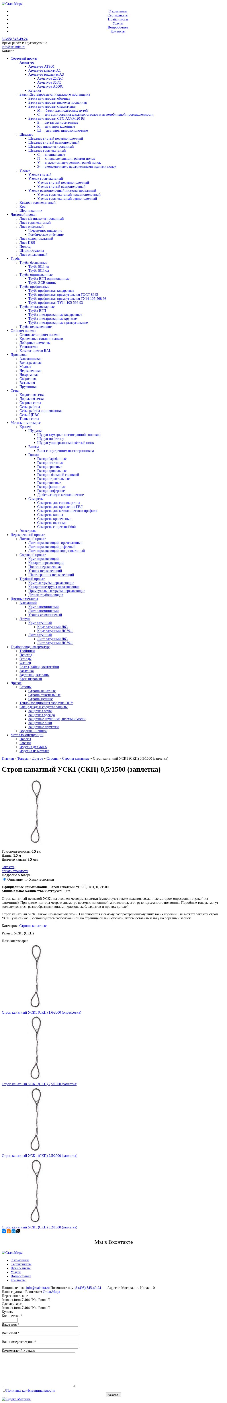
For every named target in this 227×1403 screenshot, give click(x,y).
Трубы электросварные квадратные (55, 314)
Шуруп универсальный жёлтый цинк (65, 443)
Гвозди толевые (49, 483)
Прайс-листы (118, 19)
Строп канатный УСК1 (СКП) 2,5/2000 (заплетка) (39, 1155)
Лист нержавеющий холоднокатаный (56, 551)
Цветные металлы (24, 599)
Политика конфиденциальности (30, 1390)
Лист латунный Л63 (52, 639)
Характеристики (41, 879)
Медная (25, 366)
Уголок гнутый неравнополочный (63, 182)
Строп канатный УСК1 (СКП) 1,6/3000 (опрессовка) (41, 1012)
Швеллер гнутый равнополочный (54, 142)
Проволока (19, 354)
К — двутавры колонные (56, 126)
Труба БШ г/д (38, 266)
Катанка (34, 90)
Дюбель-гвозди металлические (60, 495)
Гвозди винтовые (50, 463)
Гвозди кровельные (52, 471)
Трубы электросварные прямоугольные (58, 322)
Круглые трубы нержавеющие (51, 583)
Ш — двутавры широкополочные (62, 130)
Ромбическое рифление (46, 234)
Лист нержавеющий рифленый (51, 547)
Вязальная (27, 382)
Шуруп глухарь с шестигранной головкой (69, 435)
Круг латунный (40, 623)
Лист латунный (40, 635)
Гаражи (25, 743)
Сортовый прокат (24, 58)
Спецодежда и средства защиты (44, 707)
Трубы (15, 258)
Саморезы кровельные (54, 519)
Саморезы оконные (51, 523)
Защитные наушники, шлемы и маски (57, 719)
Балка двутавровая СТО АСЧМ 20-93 (56, 118)
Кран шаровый (31, 679)
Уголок (25, 170)
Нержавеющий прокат (28, 535)
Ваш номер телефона (19, 1342)
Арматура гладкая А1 (44, 70)
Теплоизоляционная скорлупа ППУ (46, 703)
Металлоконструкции (27, 735)
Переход (26, 655)
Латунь (25, 619)
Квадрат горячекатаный (38, 202)
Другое (16, 683)
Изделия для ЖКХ (33, 747)
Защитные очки (40, 723)
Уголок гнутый (39, 174)
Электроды (28, 531)
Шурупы (35, 431)
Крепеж (25, 427)
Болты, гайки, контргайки (39, 667)
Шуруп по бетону (50, 439)
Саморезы (35, 499)
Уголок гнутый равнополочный (61, 186)
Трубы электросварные (37, 306)
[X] (18, 1231)
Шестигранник (31, 210)
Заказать (8, 867)
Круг (23, 206)
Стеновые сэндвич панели (40, 334)
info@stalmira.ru (13, 47)
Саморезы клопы (50, 515)
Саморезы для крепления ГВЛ (60, 507)
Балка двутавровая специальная (52, 106)
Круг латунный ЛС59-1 (55, 631)
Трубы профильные (34, 286)
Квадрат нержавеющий (46, 563)
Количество (12, 1316)
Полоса (25, 246)
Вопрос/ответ (118, 27)
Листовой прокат (24, 214)
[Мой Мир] (14, 1231)
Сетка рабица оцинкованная (41, 411)
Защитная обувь (40, 711)
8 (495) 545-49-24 (14, 39)
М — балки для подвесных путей (62, 110)
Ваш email (11, 1333)
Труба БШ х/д (38, 270)
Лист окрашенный (33, 254)
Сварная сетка (30, 403)
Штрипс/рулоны (32, 250)
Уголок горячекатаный (45, 178)
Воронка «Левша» (33, 731)
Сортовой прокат (33, 555)
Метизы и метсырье (26, 423)
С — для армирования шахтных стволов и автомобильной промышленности (95, 114)
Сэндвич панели (23, 330)
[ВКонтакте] (4, 1231)
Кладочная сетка (32, 395)
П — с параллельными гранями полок (66, 158)
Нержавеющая (30, 370)
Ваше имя (10, 1324)
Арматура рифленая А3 (46, 74)
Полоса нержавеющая (44, 567)
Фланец (25, 663)
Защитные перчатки (43, 727)
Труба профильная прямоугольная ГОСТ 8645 (63, 294)
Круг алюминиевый (43, 607)
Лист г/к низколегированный (42, 218)
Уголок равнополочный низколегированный (62, 190)
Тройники (27, 651)
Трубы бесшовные (33, 262)
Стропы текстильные (44, 695)
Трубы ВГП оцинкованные (48, 278)
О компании (118, 11)
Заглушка (27, 671)
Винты (33, 447)
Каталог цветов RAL (35, 350)
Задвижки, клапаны (34, 675)
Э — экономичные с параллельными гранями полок (76, 166)
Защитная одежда (41, 715)
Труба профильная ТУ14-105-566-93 (55, 302)
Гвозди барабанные (52, 459)
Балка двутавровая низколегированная (57, 102)
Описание (15, 879)
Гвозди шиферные (51, 491)
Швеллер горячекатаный (47, 150)
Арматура (27, 62)
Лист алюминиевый (43, 611)
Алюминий (28, 603)
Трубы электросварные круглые (52, 318)
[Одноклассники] (9, 1231)
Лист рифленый (32, 226)
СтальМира (51, 1292)
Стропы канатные (42, 691)
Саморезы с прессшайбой (56, 527)
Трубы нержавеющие (36, 326)
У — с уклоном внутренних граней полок (69, 162)
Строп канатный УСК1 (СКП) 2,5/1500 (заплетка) (39, 1084)
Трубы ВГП (37, 310)
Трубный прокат (32, 579)
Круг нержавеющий (43, 559)
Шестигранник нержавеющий (51, 575)
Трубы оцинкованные (36, 274)
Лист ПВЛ (27, 242)
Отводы (25, 659)
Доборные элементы (35, 342)
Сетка (15, 391)
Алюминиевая (30, 358)
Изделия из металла (34, 751)
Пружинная (28, 386)
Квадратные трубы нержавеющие (53, 587)
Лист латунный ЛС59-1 (55, 643)
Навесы (25, 739)
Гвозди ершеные (49, 467)
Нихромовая (29, 374)
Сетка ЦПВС (29, 415)
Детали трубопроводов (45, 595)
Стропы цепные (40, 699)
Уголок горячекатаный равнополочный (67, 198)
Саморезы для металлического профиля (67, 511)
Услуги (118, 23)
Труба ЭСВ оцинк (42, 282)
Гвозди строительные (53, 479)
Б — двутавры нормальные (57, 122)
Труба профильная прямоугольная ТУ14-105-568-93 (67, 298)
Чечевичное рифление (45, 230)
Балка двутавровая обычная (49, 98)
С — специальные (51, 154)
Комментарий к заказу (18, 1350)
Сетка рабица (30, 407)
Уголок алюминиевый (45, 615)
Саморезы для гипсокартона (58, 503)
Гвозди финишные (51, 487)
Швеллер (26, 134)
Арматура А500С (50, 86)
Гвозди (33, 455)
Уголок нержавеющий (45, 571)
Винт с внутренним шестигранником (65, 451)
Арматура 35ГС (49, 82)
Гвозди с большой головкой (58, 475)
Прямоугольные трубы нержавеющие (56, 591)
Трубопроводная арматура (30, 647)
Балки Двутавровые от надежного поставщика (55, 94)
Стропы (25, 687)
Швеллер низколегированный (51, 146)
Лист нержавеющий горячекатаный (55, 543)
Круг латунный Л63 (52, 627)
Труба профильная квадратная (51, 290)
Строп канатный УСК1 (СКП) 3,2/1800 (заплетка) (39, 1227)
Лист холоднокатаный (36, 238)
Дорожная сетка (32, 399)
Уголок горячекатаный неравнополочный (69, 194)
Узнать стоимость (15, 871)
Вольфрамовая (30, 362)
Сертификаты (118, 15)
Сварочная (28, 378)
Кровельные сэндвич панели (41, 338)
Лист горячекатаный (35, 222)
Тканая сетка (29, 419)
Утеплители (29, 346)
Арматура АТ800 (41, 66)
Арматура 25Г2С (50, 78)
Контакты (118, 31)
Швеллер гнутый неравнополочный (55, 138)
